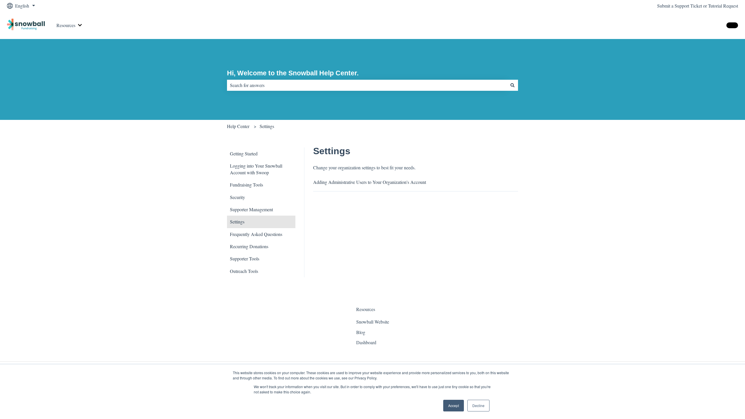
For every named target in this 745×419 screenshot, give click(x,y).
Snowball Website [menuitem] (372, 322)
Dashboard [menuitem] (366, 342)
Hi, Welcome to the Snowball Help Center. (293, 73)
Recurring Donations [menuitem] (249, 246)
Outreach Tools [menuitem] (244, 271)
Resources (65, 25)
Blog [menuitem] (360, 332)
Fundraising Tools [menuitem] (246, 185)
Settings (267, 126)
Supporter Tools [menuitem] (244, 258)
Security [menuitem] (237, 197)
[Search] (512, 85)
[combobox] (367, 85)
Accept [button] (453, 405)
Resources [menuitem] (365, 309)
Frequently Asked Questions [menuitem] (256, 234)
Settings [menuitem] (237, 222)
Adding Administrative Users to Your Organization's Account (369, 182)
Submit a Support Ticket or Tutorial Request (697, 6)
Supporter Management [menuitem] (251, 209)
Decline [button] (478, 405)
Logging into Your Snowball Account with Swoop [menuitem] (256, 169)
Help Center (238, 126)
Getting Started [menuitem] (244, 153)
